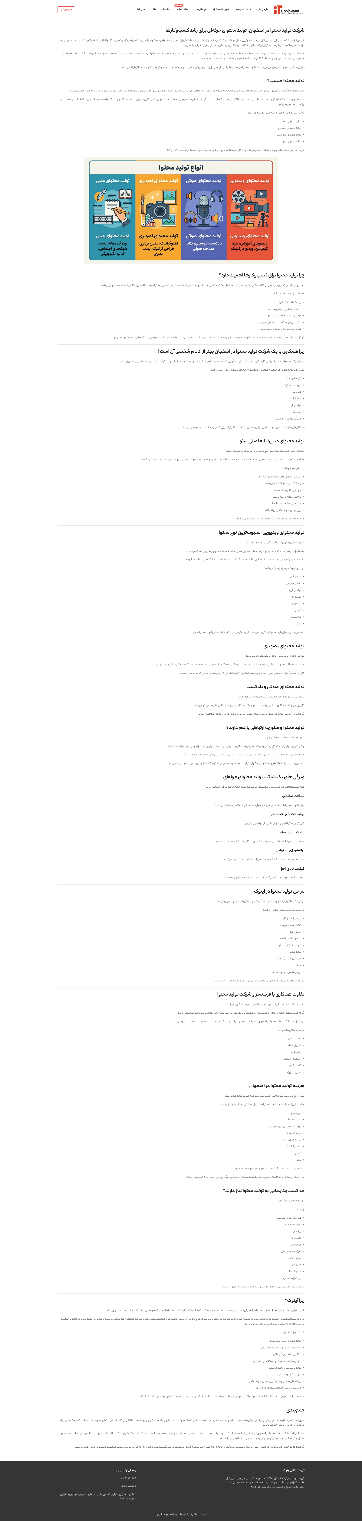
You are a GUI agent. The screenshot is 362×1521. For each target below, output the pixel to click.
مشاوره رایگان (66, 9)
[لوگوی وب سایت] (287, 10)
